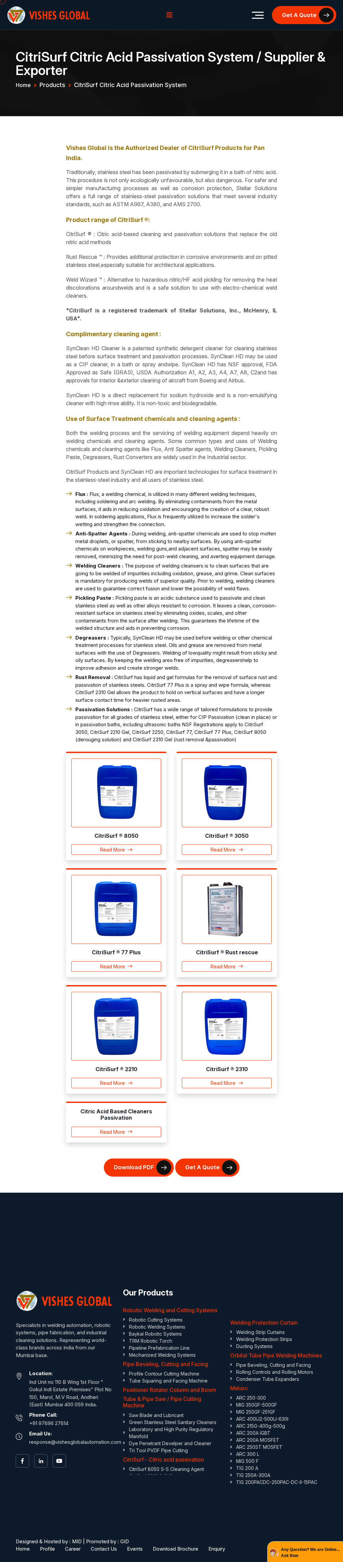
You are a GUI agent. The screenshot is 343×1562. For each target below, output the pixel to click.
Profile (47, 1549)
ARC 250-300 (251, 1398)
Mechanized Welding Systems (162, 1355)
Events (135, 1549)
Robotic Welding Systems (157, 1327)
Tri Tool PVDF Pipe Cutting (158, 1450)
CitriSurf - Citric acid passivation (163, 1459)
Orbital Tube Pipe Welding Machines (276, 1355)
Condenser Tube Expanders (267, 1379)
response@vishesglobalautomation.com (75, 1442)
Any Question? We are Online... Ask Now (310, 1552)
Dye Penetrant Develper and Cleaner (170, 1443)
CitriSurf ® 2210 (116, 1069)
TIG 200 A (247, 1468)
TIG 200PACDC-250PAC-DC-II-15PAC (276, 1482)
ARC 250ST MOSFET (259, 1447)
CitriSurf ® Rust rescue (227, 952)
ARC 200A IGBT (253, 1433)
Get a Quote (299, 15)
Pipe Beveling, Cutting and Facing (165, 1364)
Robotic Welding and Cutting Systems (170, 1310)
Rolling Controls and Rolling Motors (274, 1372)
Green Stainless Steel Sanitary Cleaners (172, 1422)
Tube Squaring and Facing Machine (168, 1381)
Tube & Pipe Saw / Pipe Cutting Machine (162, 1402)
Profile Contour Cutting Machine (164, 1374)
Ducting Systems (254, 1346)
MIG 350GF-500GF (256, 1405)
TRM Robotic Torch (150, 1341)
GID (124, 1541)
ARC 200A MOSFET (257, 1440)
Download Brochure (175, 1549)
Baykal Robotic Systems (155, 1334)
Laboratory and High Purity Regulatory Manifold (171, 1432)
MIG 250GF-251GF (255, 1412)
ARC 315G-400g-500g (260, 1426)
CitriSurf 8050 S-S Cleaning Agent (166, 1469)
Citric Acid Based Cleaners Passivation (116, 1114)
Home (23, 85)
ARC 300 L (247, 1454)
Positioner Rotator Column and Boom (169, 1390)
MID (77, 1541)
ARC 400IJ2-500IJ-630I (262, 1419)
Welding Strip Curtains (260, 1332)
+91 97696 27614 (48, 1423)
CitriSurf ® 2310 (227, 1069)
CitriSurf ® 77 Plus (116, 952)
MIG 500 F (247, 1461)
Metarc (239, 1388)
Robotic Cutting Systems (156, 1320)
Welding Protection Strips (264, 1339)
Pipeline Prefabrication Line (159, 1348)
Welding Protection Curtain (264, 1322)
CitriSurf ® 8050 (116, 835)
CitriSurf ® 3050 (227, 835)
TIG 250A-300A (253, 1475)
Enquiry (216, 1549)
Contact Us (104, 1549)
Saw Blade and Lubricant (156, 1415)
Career (73, 1549)
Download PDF (134, 1167)
